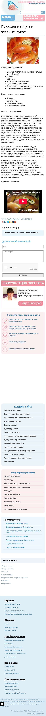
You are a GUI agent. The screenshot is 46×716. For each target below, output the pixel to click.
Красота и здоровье (13, 447)
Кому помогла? (8, 569)
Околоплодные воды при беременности (19, 527)
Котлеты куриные (12, 476)
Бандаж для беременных (14, 544)
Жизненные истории (11, 627)
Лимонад (8, 480)
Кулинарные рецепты (14, 443)
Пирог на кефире (12, 494)
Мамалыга (9, 505)
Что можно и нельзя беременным (20, 436)
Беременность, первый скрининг (14, 578)
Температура (7, 575)
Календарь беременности (33, 17)
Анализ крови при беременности (17, 523)
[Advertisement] (23, 378)
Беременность (7, 566)
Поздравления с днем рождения (19, 451)
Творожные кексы (12, 502)
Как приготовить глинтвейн (17, 483)
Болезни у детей (12, 432)
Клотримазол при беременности (17, 536)
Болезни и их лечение (14, 454)
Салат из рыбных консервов (17, 487)
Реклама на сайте (17, 711)
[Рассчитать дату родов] (15, 344)
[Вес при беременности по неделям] (19, 351)
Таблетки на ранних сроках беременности (20, 540)
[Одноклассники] (10, 221)
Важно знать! (10, 425)
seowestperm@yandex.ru (35, 713)
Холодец (8, 491)
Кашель (5, 572)
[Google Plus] (15, 221)
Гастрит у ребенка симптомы (15, 547)
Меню (6, 17)
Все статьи (9, 462)
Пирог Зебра (10, 498)
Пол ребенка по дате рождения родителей (18, 614)
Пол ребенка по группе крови (14, 611)
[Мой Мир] (13, 221)
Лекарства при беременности (18, 418)
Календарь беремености (12, 604)
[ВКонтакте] (5, 221)
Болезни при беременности (17, 414)
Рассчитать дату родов (11, 608)
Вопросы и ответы (12, 410)
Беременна (6, 583)
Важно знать (8, 644)
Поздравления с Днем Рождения (15, 693)
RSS (25, 711)
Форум (6, 624)
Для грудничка (11, 429)
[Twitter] (8, 221)
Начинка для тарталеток (15, 509)
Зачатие (5, 581)
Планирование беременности (18, 458)
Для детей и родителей (15, 440)
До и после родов (12, 421)
